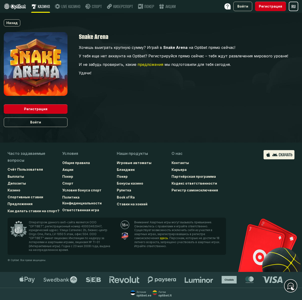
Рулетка (124, 190)
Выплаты (16, 176)
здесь (164, 238)
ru (293, 6)
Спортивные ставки (25, 197)
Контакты (180, 163)
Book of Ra (126, 197)
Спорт (67, 183)
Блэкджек (126, 170)
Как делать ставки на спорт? (33, 211)
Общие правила (76, 163)
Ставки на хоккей (132, 204)
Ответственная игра (80, 210)
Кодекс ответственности (194, 183)
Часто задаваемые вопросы (26, 157)
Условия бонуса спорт (81, 190)
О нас (177, 153)
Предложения (20, 204)
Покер (67, 176)
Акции (67, 170)
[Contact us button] (290, 286)
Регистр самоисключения (195, 190)
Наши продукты (132, 153)
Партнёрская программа (194, 176)
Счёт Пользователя (25, 169)
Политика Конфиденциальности (82, 200)
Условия (70, 153)
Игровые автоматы (134, 163)
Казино (14, 190)
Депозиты (17, 183)
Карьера (179, 170)
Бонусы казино (130, 183)
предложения (150, 64)
